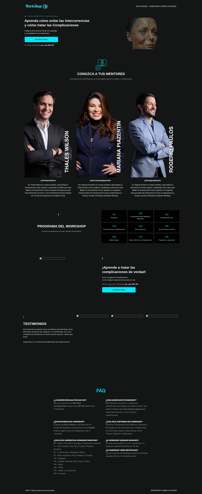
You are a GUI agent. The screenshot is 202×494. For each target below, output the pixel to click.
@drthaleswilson (48, 180)
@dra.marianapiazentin (100, 180)
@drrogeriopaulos (152, 180)
